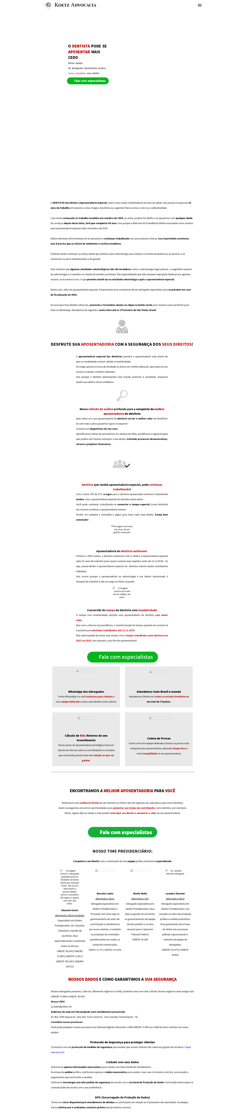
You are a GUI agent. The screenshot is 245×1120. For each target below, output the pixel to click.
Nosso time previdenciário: (122, 851)
